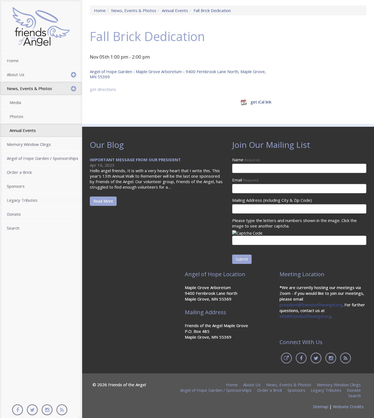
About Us (15, 74)
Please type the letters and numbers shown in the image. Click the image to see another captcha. (294, 223)
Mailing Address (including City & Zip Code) (272, 200)
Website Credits (348, 406)
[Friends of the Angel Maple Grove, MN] (41, 26)
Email (245, 180)
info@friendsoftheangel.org (305, 316)
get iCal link (261, 101)
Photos (16, 116)
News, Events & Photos (29, 88)
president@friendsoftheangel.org (311, 304)
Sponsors (16, 186)
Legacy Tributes (22, 200)
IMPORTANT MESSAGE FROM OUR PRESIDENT (135, 159)
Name (246, 159)
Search (13, 228)
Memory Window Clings (29, 144)
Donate (14, 214)
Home (13, 60)
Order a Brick (19, 172)
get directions (103, 89)
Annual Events (23, 130)
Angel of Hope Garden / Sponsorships (42, 158)
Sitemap (320, 406)
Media (15, 102)
